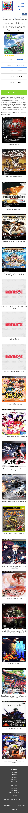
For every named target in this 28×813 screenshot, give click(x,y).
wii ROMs (14, 795)
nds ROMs (14, 777)
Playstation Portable (19, 18)
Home (4, 18)
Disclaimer (7, 805)
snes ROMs (14, 775)
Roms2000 (11, 800)
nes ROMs (14, 788)
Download (14, 92)
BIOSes (21, 10)
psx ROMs (14, 790)
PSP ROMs (20, 59)
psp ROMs (14, 782)
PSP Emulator (20, 65)
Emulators (21, 6)
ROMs (22, 3)
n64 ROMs (14, 779)
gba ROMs (14, 772)
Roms (10, 18)
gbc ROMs (14, 786)
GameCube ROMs (14, 793)
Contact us (14, 809)
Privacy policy (21, 805)
